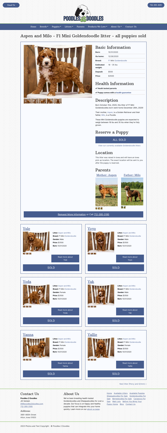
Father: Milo (132, 175)
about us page (93, 409)
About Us (115, 26)
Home (33, 26)
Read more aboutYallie (130, 364)
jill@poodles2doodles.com (31, 404)
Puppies (56, 26)
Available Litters (121, 393)
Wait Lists (116, 401)
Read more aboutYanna (65, 364)
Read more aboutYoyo (130, 258)
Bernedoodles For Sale (122, 399)
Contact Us (130, 26)
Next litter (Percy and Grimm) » (133, 384)
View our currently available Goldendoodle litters (119, 145)
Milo (103, 115)
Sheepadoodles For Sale (117, 396)
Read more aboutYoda (65, 311)
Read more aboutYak (130, 311)
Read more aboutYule (65, 258)
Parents (80, 26)
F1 (109, 60)
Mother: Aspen (106, 175)
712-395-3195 (156, 5)
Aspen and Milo (64, 233)
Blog (122, 404)
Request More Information (72, 214)
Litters (68, 26)
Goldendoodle (121, 60)
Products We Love (97, 26)
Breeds (43, 26)
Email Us (11, 5)
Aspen (110, 112)
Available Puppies (137, 393)
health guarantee (123, 92)
